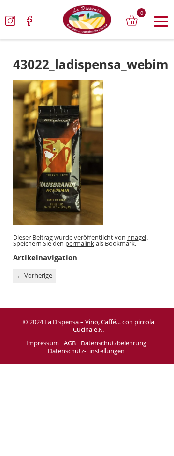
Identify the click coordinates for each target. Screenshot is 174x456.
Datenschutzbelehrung (113, 343)
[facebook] (29, 21)
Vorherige (34, 275)
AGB (70, 343)
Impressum (42, 343)
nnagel (136, 237)
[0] (132, 21)
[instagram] (10, 21)
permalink (79, 243)
